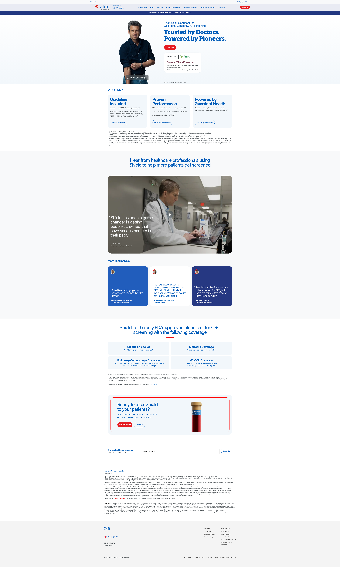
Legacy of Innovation (173, 7)
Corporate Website (209, 534)
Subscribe (226, 451)
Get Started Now (125, 425)
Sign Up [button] (241, 1)
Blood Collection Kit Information (226, 543)
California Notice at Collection (203, 557)
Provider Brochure (120, 498)
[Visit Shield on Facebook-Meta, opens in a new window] (109, 528)
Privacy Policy (188, 557)
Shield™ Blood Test (156, 7)
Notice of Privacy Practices (228, 557)
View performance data (162, 122)
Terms (216, 557)
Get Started (245, 7)
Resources (221, 7)
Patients (92, 1)
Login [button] (248, 1)
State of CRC (142, 7)
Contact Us (139, 425)
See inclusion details (118, 122)
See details (153, 384)
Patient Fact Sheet (226, 537)
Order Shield (170, 47)
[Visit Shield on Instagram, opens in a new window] (105, 528)
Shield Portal (207, 531)
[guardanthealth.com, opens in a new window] (120, 537)
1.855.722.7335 (108, 546)
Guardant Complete (209, 537)
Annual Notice (225, 531)
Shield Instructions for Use (228, 539)
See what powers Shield (205, 122)
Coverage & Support (190, 7)
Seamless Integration (208, 7)
